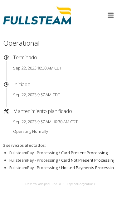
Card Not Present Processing (88, 160)
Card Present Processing (84, 152)
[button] (111, 15)
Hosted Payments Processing (88, 167)
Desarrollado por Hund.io (43, 184)
